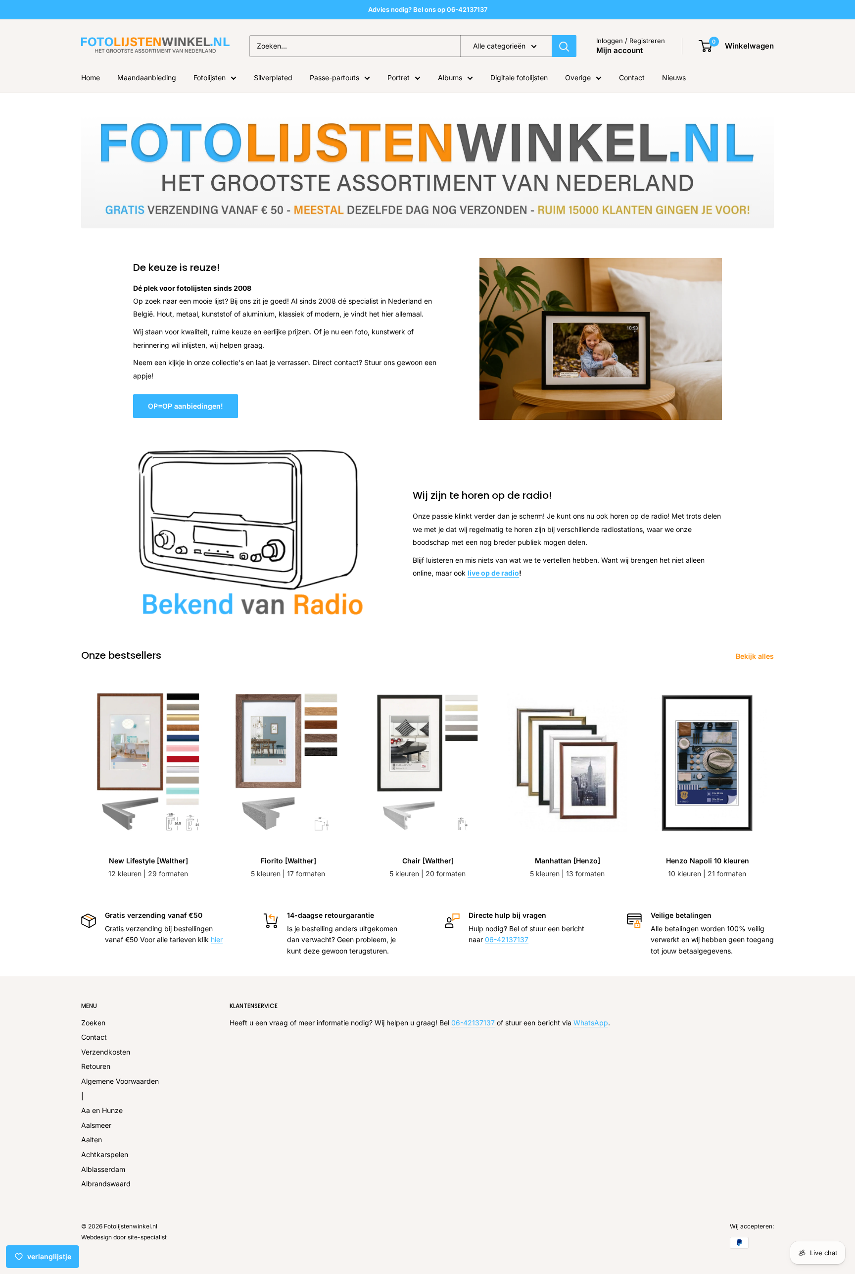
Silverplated (273, 77)
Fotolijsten (209, 77)
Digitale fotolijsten (519, 77)
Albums (450, 77)
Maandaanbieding (146, 77)
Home (90, 77)
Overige (578, 77)
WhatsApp (590, 1022)
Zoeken (93, 1022)
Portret (398, 77)
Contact (632, 77)
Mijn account (619, 50)
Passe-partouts (334, 77)
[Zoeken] (564, 46)
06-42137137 (506, 939)
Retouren (95, 1066)
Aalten (91, 1139)
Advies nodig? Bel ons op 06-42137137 (427, 9)
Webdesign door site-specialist (124, 1237)
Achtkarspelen (104, 1154)
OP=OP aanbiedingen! (185, 406)
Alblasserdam (103, 1169)
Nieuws (674, 77)
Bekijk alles (756, 656)
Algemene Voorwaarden (120, 1081)
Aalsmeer (96, 1125)
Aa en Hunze (102, 1110)
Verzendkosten (105, 1052)
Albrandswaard (106, 1183)
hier (217, 939)
